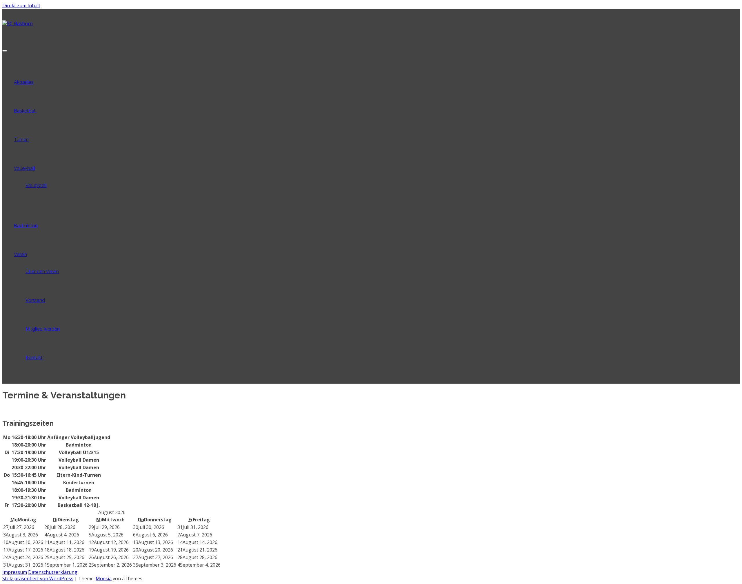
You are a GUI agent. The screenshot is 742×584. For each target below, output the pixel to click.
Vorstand (35, 300)
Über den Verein (42, 271)
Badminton (26, 225)
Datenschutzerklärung (52, 572)
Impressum (14, 572)
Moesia (104, 578)
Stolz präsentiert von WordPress (37, 578)
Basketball (25, 111)
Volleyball (24, 168)
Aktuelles (24, 82)
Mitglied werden (43, 329)
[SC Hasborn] (17, 23)
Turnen (21, 139)
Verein (20, 254)
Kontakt (34, 357)
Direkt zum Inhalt (21, 5)
